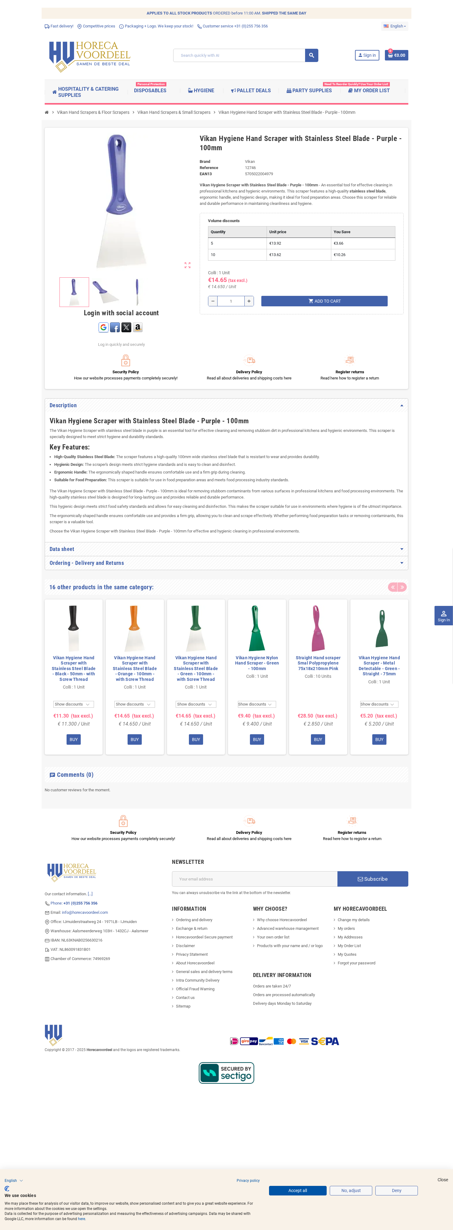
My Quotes (347, 954)
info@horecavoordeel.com (85, 912)
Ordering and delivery (194, 919)
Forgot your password (356, 963)
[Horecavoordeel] (91, 55)
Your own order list (273, 937)
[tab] (226, 405)
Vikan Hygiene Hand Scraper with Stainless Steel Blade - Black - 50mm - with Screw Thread (74, 668)
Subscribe (375, 879)
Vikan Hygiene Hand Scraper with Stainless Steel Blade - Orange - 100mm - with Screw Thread (135, 668)
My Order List (349, 945)
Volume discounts (224, 220)
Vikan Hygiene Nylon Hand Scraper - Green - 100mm (257, 663)
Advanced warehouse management (288, 928)
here (81, 1219)
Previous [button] (392, 587)
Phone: (74, 903)
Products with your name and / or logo (290, 945)
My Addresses (350, 937)
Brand (205, 161)
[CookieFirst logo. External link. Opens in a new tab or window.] (7, 1188)
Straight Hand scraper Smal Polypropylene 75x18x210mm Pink (318, 663)
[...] (90, 894)
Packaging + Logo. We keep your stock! (158, 26)
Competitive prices (98, 26)
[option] (73, 677)
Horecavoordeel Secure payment (204, 937)
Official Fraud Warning (195, 989)
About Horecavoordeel (195, 963)
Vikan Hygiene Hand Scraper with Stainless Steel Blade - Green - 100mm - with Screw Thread (196, 668)
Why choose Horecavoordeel (282, 919)
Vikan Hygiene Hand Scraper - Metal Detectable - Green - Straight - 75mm (379, 666)
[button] (14, 1180)
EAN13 (206, 174)
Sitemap (183, 1006)
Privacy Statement (192, 954)
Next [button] (402, 587)
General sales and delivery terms (204, 971)
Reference (209, 167)
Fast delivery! (61, 26)
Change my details (354, 919)
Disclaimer (185, 945)
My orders (346, 928)
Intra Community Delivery (197, 980)
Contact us (185, 997)
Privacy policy (248, 1180)
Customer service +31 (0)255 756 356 (235, 26)
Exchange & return (191, 928)
